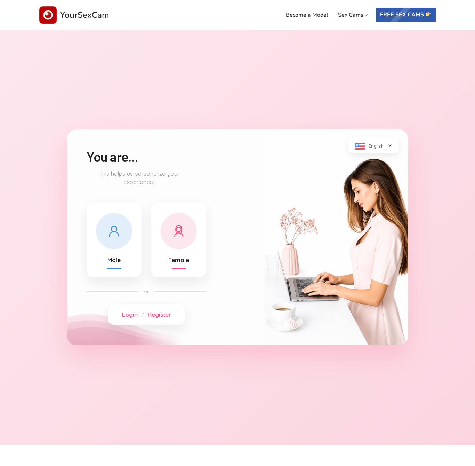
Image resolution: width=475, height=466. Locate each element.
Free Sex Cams (402, 14)
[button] (366, 15)
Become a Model (307, 15)
